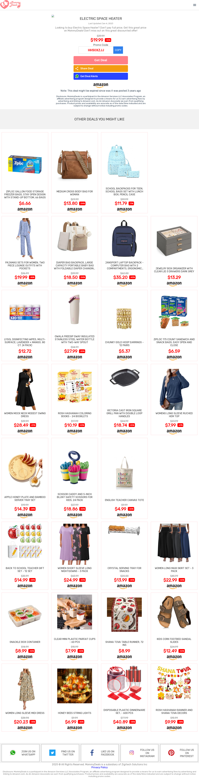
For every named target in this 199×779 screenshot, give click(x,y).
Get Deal (100, 60)
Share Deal (84, 68)
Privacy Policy (99, 767)
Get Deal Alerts (89, 76)
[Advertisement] (174, 172)
